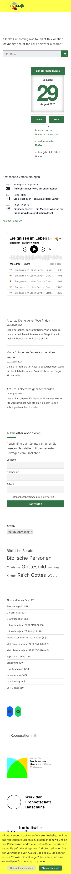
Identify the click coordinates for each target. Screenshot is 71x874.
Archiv (11, 526)
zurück (39, 119)
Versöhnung (13, 681)
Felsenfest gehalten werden (36, 389)
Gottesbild (34, 567)
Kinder (11, 575)
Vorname (12, 459)
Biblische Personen (29, 558)
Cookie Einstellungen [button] (21, 868)
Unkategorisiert (15, 669)
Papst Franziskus (16, 656)
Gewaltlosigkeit (15, 618)
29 (47, 91)
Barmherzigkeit (15, 606)
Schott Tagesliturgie (48, 70)
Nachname (13, 471)
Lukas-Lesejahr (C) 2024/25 (22, 631)
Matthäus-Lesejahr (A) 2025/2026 (25, 650)
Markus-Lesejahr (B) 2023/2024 (24, 637)
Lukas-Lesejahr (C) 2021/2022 (23, 625)
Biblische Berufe (20, 551)
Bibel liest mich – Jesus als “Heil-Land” (36, 198)
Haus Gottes (53, 568)
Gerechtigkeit (14, 612)
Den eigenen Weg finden (34, 320)
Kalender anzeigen (13, 220)
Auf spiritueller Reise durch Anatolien (36, 188)
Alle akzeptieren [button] (50, 868)
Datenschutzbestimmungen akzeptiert (32, 496)
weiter (56, 119)
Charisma (13, 567)
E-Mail (10, 484)
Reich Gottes (32, 575)
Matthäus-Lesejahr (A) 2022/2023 (25, 644)
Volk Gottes (13, 687)
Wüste (52, 576)
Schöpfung (12, 662)
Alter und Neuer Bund (18, 600)
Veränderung (14, 675)
